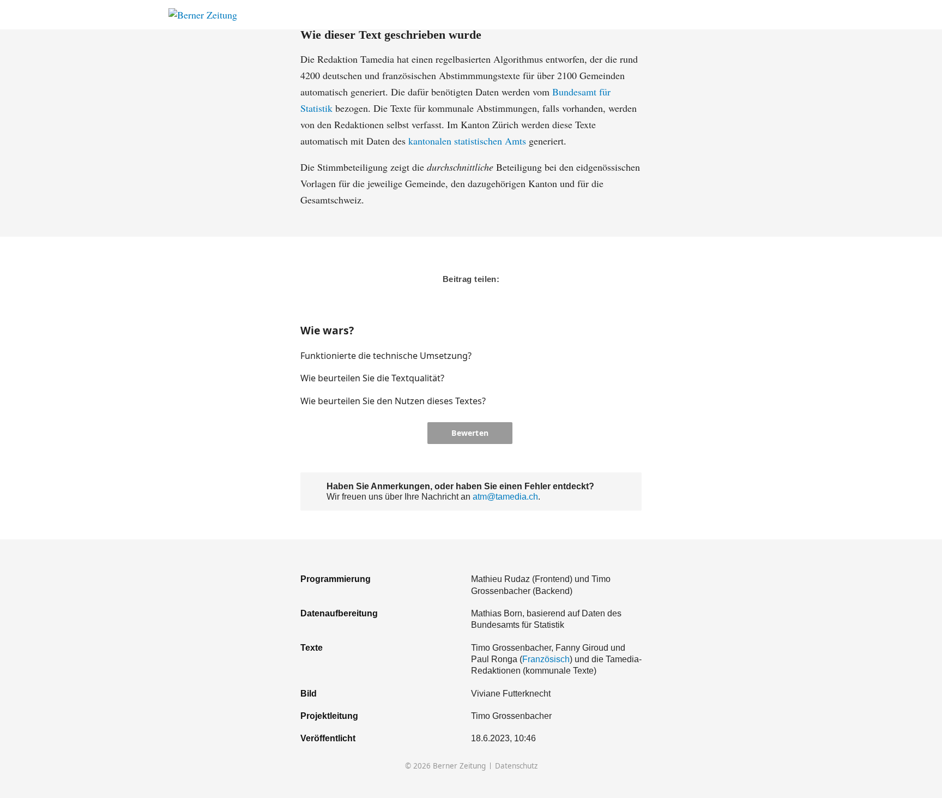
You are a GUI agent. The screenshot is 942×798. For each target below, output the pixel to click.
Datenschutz (516, 766)
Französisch (546, 659)
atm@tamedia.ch (505, 496)
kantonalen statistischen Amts (467, 140)
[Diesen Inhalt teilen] (768, 15)
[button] (598, 356)
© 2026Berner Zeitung (445, 766)
